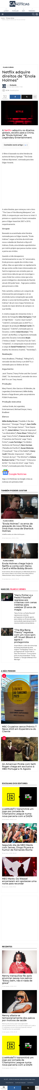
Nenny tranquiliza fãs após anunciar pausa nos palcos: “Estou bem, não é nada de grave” (17, 979)
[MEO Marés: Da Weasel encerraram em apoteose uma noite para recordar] (19, 866)
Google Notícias (17, 474)
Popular (15, 11)
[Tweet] (28, 1088)
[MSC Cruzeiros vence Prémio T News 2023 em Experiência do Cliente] (19, 699)
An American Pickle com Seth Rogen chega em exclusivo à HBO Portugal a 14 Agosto (19, 766)
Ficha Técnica (9, 1082)
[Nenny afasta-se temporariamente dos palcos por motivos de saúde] (19, 1001)
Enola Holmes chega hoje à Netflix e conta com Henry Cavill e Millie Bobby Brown (17, 566)
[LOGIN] (37, 14)
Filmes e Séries (8, 521)
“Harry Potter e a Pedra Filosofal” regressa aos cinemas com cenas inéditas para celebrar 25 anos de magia (25, 602)
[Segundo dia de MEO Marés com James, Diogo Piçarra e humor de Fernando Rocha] (19, 833)
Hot (23, 11)
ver (26, 145)
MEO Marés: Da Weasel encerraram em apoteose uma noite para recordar (19, 881)
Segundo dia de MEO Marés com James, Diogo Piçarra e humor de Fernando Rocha (17, 847)
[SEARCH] (33, 14)
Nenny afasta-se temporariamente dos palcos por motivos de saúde (18, 1018)
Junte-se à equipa (20, 1082)
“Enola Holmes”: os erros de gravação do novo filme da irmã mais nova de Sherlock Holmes (17, 527)
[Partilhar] (14, 1088)
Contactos (30, 1082)
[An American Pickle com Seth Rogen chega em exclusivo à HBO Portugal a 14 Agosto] (19, 749)
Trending (31, 11)
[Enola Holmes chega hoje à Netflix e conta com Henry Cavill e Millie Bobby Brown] (19, 551)
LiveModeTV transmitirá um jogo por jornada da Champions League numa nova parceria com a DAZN (18, 813)
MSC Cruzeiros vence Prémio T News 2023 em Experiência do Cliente (19, 729)
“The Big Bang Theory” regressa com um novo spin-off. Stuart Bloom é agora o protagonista (25, 636)
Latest (6, 11)
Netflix (8, 130)
